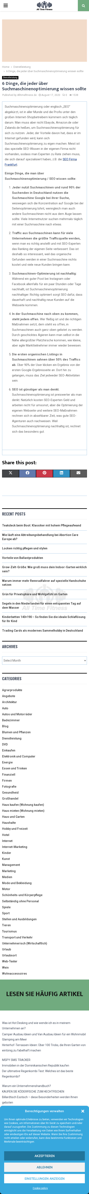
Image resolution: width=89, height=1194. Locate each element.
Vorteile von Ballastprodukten (22, 558)
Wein (5, 967)
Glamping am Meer (14, 1039)
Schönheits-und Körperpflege (22, 895)
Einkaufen (8, 750)
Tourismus (9, 931)
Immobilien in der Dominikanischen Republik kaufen (35, 1065)
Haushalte (9, 822)
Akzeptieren (45, 1156)
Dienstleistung (10, 77)
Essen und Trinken (14, 768)
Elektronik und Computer (18, 756)
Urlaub (6, 949)
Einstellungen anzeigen (45, 1179)
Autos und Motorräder (17, 714)
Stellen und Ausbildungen (19, 919)
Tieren (6, 925)
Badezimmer (11, 720)
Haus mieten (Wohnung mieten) (23, 810)
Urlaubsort (9, 955)
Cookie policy (40, 1188)
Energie (7, 762)
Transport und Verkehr (17, 937)
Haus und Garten (13, 816)
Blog (5, 726)
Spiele (6, 907)
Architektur (9, 702)
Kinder (6, 853)
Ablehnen (45, 1167)
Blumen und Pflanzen (16, 732)
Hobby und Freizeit (15, 828)
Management (11, 865)
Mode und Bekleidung (17, 883)
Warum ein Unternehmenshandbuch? (26, 1086)
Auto (5, 708)
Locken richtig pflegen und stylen (24, 548)
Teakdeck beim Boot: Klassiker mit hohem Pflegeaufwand (41, 525)
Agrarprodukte (12, 690)
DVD (5, 744)
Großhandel (10, 798)
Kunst (6, 859)
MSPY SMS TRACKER (16, 1060)
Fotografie (9, 786)
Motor (6, 889)
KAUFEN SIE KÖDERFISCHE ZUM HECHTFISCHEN (33, 1091)
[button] (83, 1111)
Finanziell (8, 774)
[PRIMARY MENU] (5, 5)
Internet (7, 841)
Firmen (7, 780)
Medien (7, 877)
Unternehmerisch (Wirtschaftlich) (24, 943)
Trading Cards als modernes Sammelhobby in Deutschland (42, 630)
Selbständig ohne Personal (20, 901)
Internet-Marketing (14, 847)
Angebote (8, 696)
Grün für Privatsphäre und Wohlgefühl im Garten (34, 594)
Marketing (9, 871)
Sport (6, 913)
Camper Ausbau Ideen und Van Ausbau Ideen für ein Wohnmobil (44, 1034)
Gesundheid (10, 792)
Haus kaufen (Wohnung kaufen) (23, 804)
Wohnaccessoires (14, 973)
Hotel (5, 835)
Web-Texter (9, 961)
